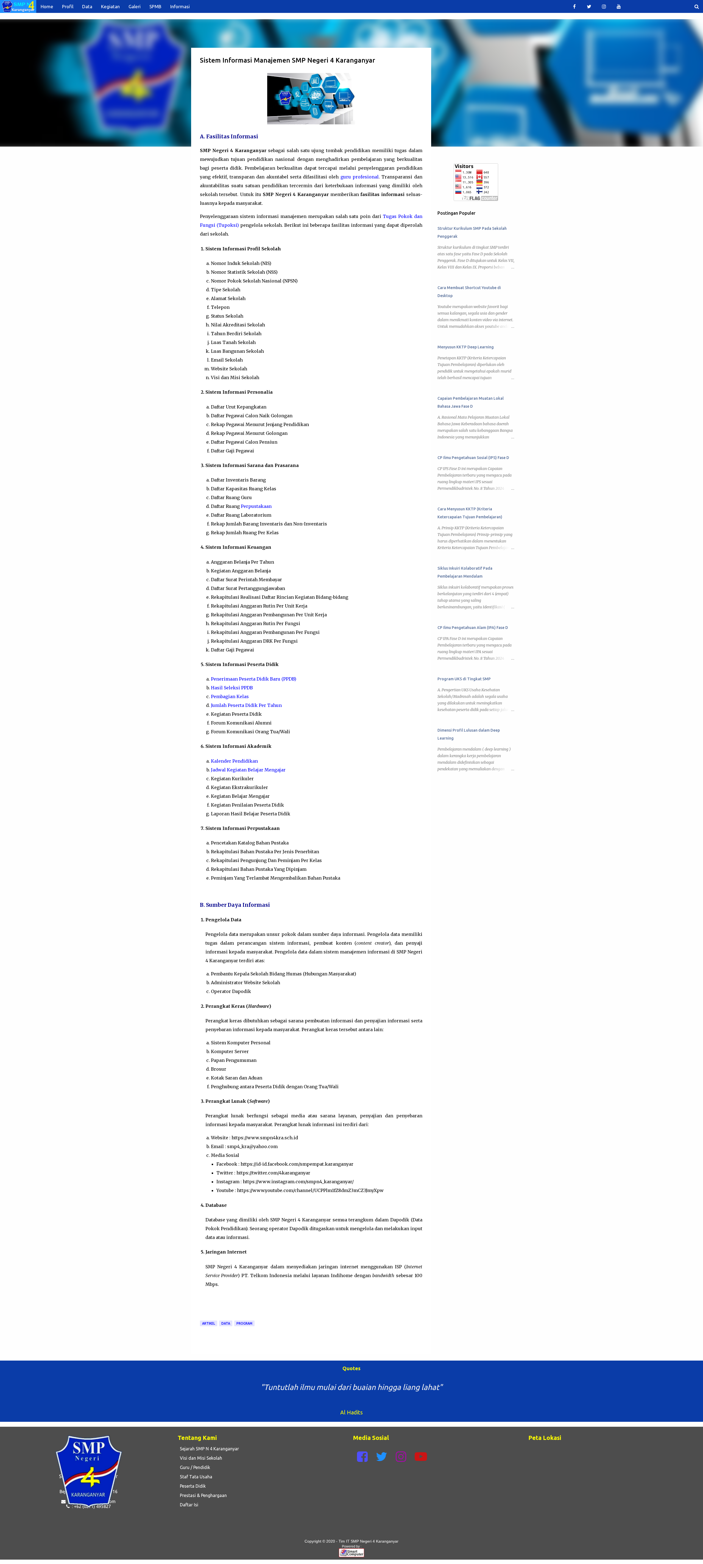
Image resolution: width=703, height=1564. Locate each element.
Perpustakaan (256, 506)
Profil (67, 6)
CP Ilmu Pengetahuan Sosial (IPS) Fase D (473, 457)
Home (47, 6)
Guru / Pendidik (194, 1467)
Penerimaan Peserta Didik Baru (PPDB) (253, 679)
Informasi (180, 6)
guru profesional (360, 177)
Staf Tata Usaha (195, 1476)
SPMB (155, 6)
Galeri (135, 6)
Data (87, 6)
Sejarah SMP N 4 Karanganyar (208, 1448)
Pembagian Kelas (230, 696)
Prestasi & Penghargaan (202, 1495)
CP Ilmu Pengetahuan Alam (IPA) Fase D (472, 627)
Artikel (208, 1323)
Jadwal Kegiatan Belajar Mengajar (248, 770)
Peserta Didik (192, 1486)
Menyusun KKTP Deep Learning (465, 347)
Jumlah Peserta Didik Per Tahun (246, 705)
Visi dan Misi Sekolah (200, 1458)
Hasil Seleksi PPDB (232, 687)
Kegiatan (110, 6)
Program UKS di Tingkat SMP (464, 679)
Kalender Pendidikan (234, 761)
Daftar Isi (188, 1504)
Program (244, 1323)
